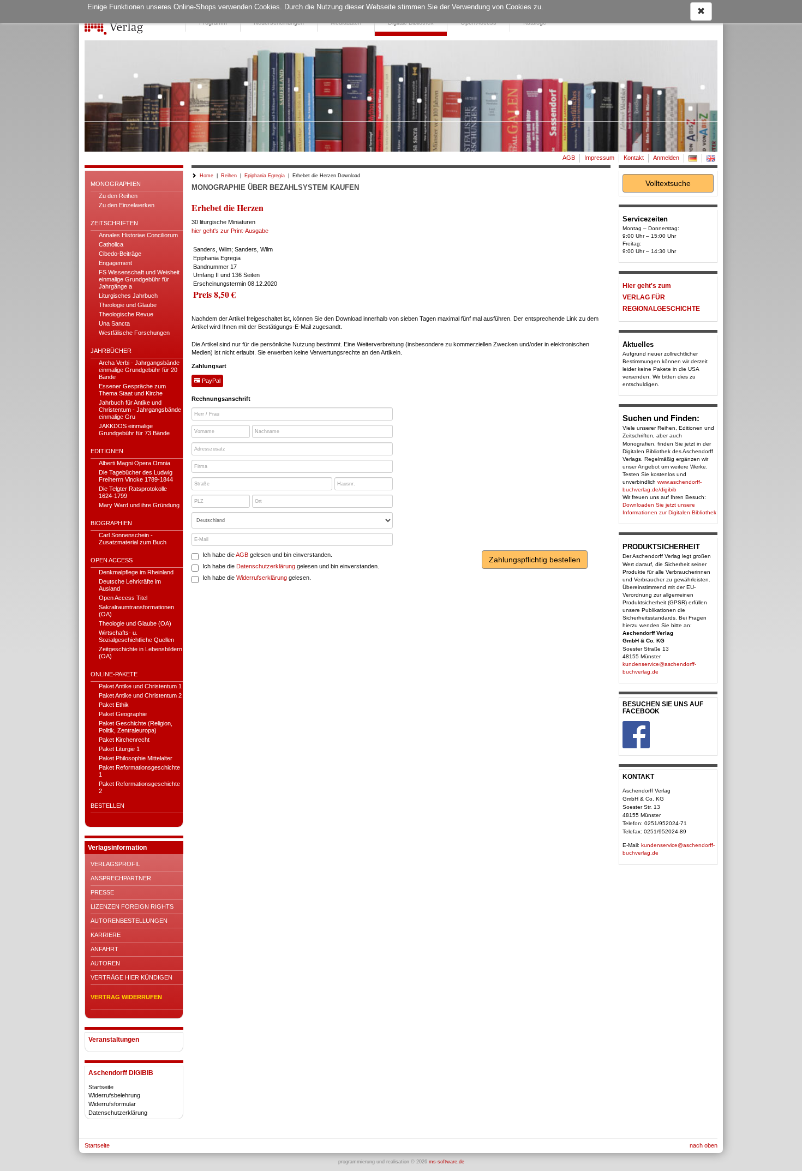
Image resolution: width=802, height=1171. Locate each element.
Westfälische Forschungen (134, 332)
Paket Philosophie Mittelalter (135, 758)
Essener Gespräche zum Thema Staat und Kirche (132, 390)
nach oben (703, 1145)
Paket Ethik (114, 704)
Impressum (599, 157)
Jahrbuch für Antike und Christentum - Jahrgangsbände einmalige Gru (140, 409)
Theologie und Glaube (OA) (135, 623)
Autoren (105, 963)
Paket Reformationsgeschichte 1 (139, 771)
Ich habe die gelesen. (256, 577)
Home (206, 175)
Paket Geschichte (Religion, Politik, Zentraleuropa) (135, 727)
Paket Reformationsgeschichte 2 (139, 787)
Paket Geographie (123, 714)
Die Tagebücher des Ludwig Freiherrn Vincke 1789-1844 (136, 476)
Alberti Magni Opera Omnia (134, 463)
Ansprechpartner (121, 878)
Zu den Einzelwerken (126, 205)
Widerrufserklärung (261, 577)
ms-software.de (446, 1161)
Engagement (115, 263)
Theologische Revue (126, 314)
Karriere (106, 935)
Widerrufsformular (112, 1104)
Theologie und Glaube (128, 305)
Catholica (111, 244)
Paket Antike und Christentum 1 (140, 686)
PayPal (210, 380)
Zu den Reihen (118, 196)
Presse (102, 892)
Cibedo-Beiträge (120, 253)
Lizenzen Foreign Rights (132, 906)
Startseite (100, 1087)
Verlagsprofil (115, 864)
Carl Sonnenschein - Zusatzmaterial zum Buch (132, 538)
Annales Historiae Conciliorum (138, 235)
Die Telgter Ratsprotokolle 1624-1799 (133, 492)
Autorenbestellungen (129, 920)
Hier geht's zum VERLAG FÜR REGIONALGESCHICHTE (661, 297)
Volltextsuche (668, 183)
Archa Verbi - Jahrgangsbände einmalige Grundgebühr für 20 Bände (139, 369)
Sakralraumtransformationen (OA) (136, 610)
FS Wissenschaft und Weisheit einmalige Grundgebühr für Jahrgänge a (139, 279)
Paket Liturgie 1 (119, 749)
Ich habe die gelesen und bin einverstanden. (267, 554)
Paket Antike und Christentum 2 (140, 695)
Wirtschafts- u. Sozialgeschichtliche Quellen (136, 636)
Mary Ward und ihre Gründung (139, 505)
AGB (568, 157)
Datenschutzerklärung (117, 1112)
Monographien (116, 184)
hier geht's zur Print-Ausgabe (229, 230)
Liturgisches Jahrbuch (128, 295)
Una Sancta (114, 323)
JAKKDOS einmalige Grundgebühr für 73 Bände (134, 429)
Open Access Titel (123, 597)
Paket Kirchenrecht (124, 739)
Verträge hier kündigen (131, 977)
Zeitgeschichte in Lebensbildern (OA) (140, 652)
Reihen (229, 175)
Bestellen (107, 805)
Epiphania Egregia (264, 175)
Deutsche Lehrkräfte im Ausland (130, 585)
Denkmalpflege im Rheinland (136, 572)
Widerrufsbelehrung (114, 1095)
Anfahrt (104, 949)
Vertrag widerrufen (126, 997)
